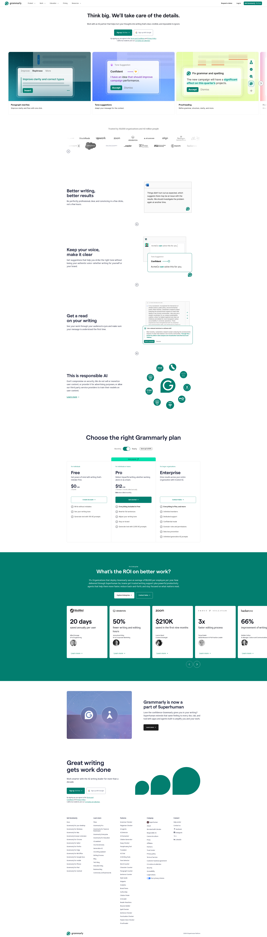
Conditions (141, 38)
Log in (239, 3)
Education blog (98, 866)
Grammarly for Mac (73, 832)
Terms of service (152, 857)
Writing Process (98, 855)
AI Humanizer (124, 836)
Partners (149, 847)
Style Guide (123, 878)
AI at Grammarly (98, 845)
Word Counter (124, 864)
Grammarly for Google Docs (76, 857)
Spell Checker (124, 909)
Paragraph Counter (126, 871)
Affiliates (149, 843)
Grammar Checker (126, 822)
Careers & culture (152, 836)
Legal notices (151, 875)
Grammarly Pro (98, 825)
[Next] (260, 83)
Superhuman (153, 822)
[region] (133, 83)
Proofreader (124, 923)
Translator (123, 850)
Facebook (179, 829)
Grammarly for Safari (73, 843)
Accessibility (151, 871)
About (149, 826)
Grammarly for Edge (73, 850)
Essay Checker (125, 843)
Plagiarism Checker (126, 825)
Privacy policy (151, 854)
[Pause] (68, 151)
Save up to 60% (146, 449)
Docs (68, 822)
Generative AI (98, 848)
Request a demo (226, 3)
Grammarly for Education (101, 838)
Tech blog (96, 862)
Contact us (177, 825)
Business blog (97, 869)
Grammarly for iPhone (74, 864)
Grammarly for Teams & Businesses (101, 830)
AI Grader (123, 899)
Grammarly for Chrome (74, 839)
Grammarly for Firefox (74, 846)
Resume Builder (125, 906)
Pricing (65, 3)
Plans (95, 822)
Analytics (123, 885)
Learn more (72, 397)
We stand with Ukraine (154, 829)
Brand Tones (124, 888)
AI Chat (122, 853)
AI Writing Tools (125, 857)
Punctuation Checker (127, 916)
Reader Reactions (125, 902)
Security (149, 868)
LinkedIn (178, 840)
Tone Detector (124, 860)
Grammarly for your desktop (76, 825)
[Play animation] (137, 224)
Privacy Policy (151, 38)
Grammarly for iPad (73, 867)
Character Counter (126, 867)
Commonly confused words (102, 873)
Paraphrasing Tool (126, 846)
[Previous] (189, 664)
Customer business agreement (157, 861)
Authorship (123, 892)
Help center (177, 822)
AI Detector (124, 832)
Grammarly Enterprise (100, 834)
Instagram (179, 833)
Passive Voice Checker (127, 920)
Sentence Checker (126, 913)
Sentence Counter (126, 874)
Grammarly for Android (74, 871)
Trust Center (151, 850)
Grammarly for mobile (74, 860)
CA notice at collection (154, 864)
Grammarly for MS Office (75, 853)
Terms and (134, 38)
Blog (94, 859)
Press (148, 840)
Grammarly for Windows (74, 829)
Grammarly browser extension (76, 836)
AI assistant (97, 841)
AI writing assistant (99, 852)
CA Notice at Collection (142, 41)
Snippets (123, 881)
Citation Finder (125, 895)
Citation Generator (126, 839)
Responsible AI (151, 833)
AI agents (123, 829)
